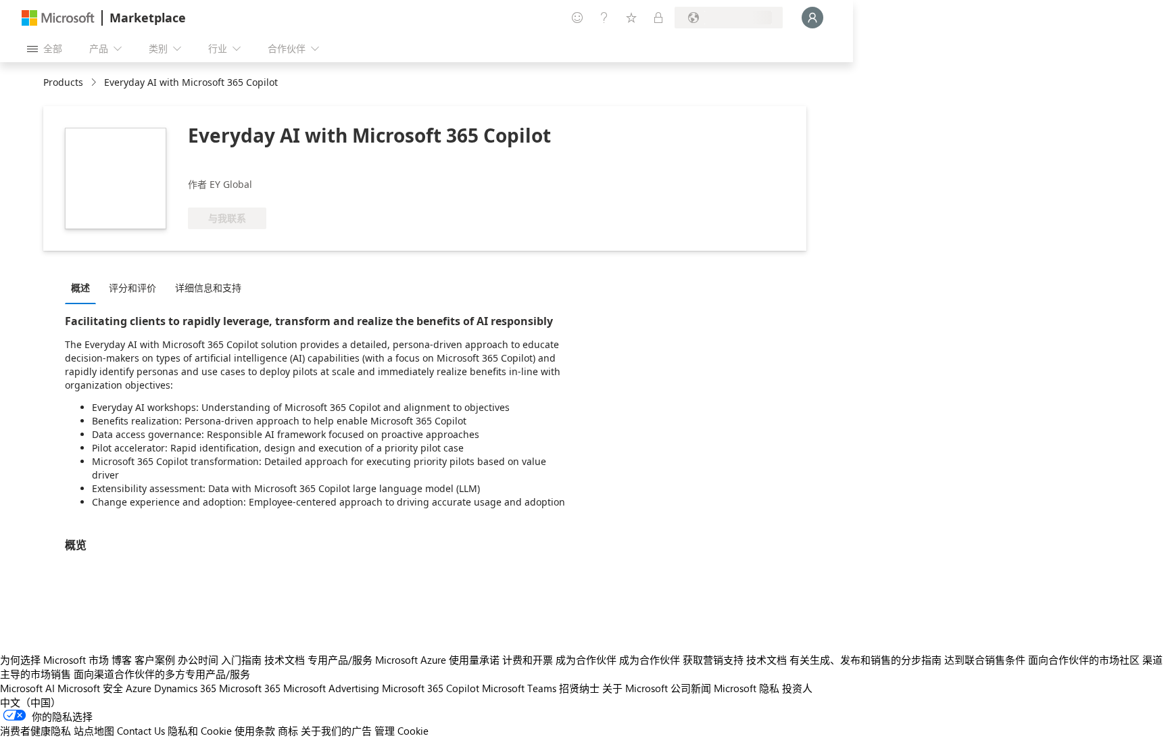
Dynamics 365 (185, 688)
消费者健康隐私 (35, 730)
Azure (138, 688)
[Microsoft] (58, 18)
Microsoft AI (27, 688)
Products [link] (63, 82)
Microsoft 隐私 (746, 688)
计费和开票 (527, 659)
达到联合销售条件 (984, 659)
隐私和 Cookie (200, 730)
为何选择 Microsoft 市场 (54, 659)
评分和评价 (132, 287)
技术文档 (284, 659)
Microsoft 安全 (90, 688)
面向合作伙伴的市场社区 (1084, 659)
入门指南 (241, 659)
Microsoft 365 (250, 688)
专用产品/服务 (340, 659)
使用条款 (255, 730)
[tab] (84, 287)
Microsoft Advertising (331, 688)
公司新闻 (691, 688)
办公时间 (198, 659)
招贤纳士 (579, 688)
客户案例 (155, 659)
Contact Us (141, 730)
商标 (288, 730)
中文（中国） (30, 702)
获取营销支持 (713, 659)
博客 (122, 659)
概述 (80, 287)
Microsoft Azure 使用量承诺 (437, 659)
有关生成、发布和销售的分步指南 (865, 659)
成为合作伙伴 (586, 659)
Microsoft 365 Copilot (430, 688)
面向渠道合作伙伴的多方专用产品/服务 (162, 674)
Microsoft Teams (519, 688)
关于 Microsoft (635, 688)
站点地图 (94, 730)
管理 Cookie (401, 730)
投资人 (797, 688)
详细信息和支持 (208, 287)
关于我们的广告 (336, 730)
